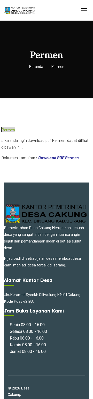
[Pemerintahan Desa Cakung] (20, 9)
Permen (8, 129)
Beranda (36, 66)
